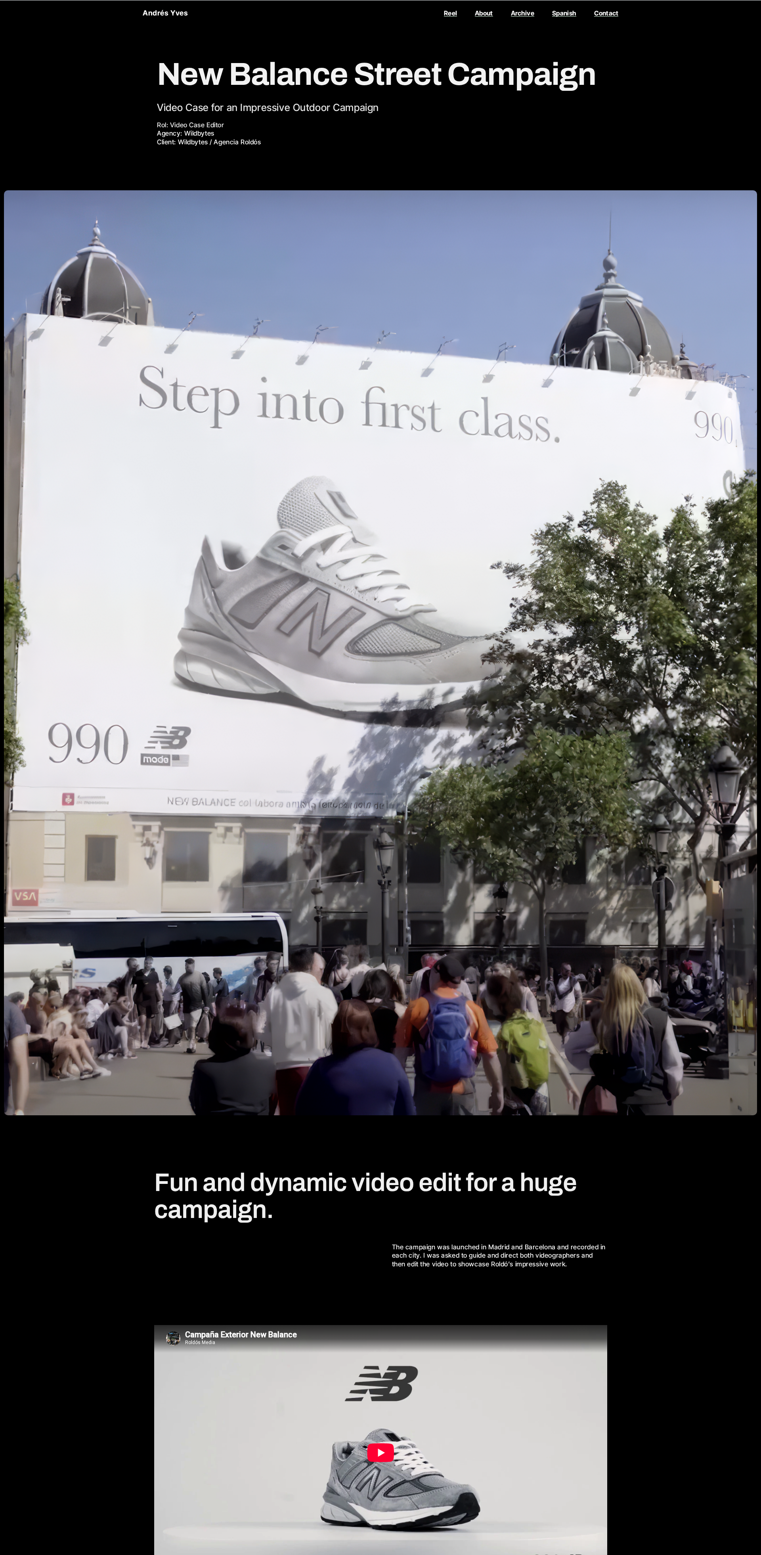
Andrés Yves (165, 13)
